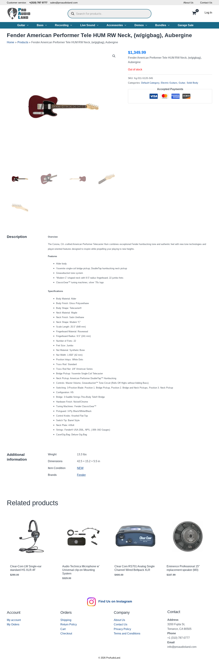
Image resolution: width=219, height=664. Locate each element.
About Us (188, 2)
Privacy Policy (122, 629)
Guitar (182, 82)
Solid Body (192, 82)
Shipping (65, 620)
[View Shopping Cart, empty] (194, 13)
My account (14, 620)
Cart (63, 629)
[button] (27, 25)
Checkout (66, 633)
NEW (80, 468)
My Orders (13, 624)
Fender (81, 474)
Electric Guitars (169, 82)
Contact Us (206, 2)
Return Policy (68, 624)
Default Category (150, 82)
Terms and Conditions (127, 633)
